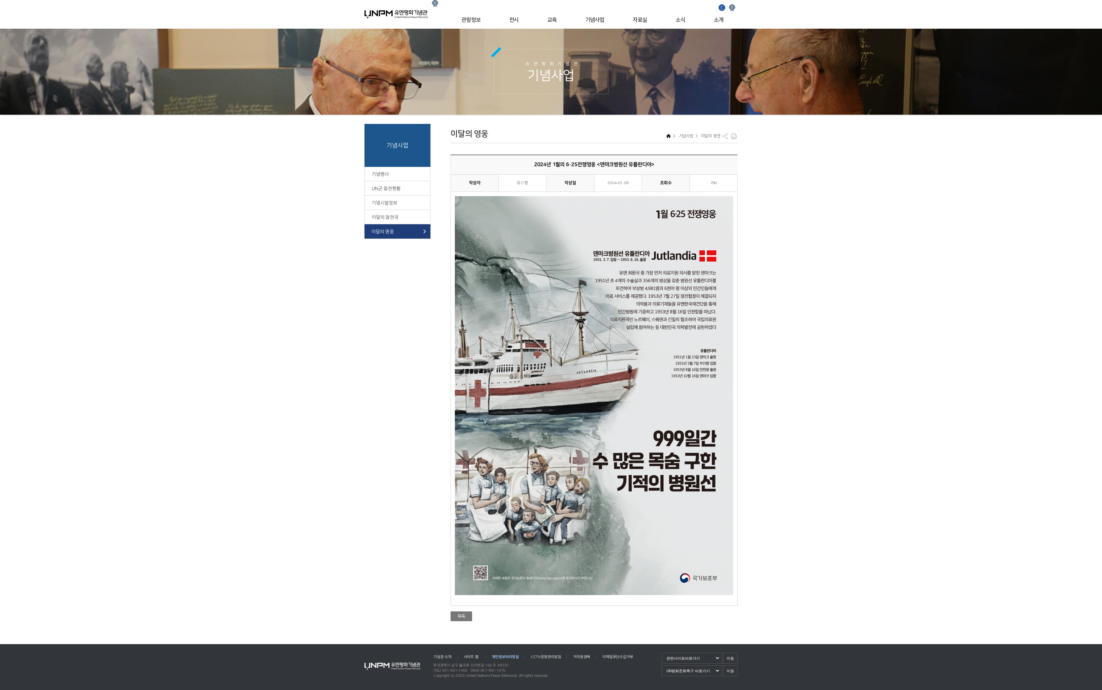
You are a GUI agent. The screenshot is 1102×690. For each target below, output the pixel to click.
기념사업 (594, 20)
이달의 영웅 (382, 231)
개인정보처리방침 (505, 657)
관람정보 (470, 20)
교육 (552, 20)
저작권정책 (581, 657)
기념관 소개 (442, 657)
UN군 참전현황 (386, 188)
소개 (718, 20)
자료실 (640, 20)
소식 (680, 20)
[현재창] (732, 7)
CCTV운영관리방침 (546, 657)
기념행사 (380, 174)
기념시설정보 (384, 202)
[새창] (722, 7)
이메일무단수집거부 (617, 657)
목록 (461, 616)
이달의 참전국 (385, 217)
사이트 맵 (472, 657)
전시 (514, 20)
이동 (730, 658)
